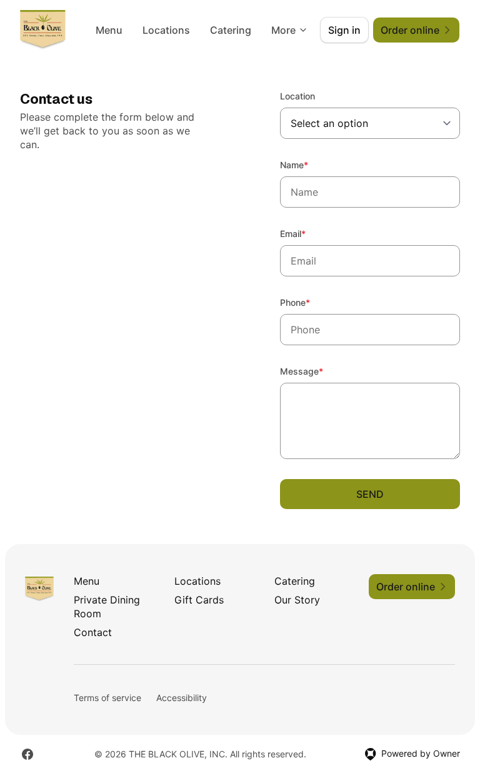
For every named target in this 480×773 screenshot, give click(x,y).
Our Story (297, 600)
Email (309, 233)
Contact (93, 632)
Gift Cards (199, 600)
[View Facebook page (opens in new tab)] (27, 754)
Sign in (344, 30)
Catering (230, 30)
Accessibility (181, 697)
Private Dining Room (107, 607)
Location (297, 96)
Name (311, 164)
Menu (109, 30)
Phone (312, 302)
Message (318, 370)
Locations (166, 30)
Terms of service (107, 697)
